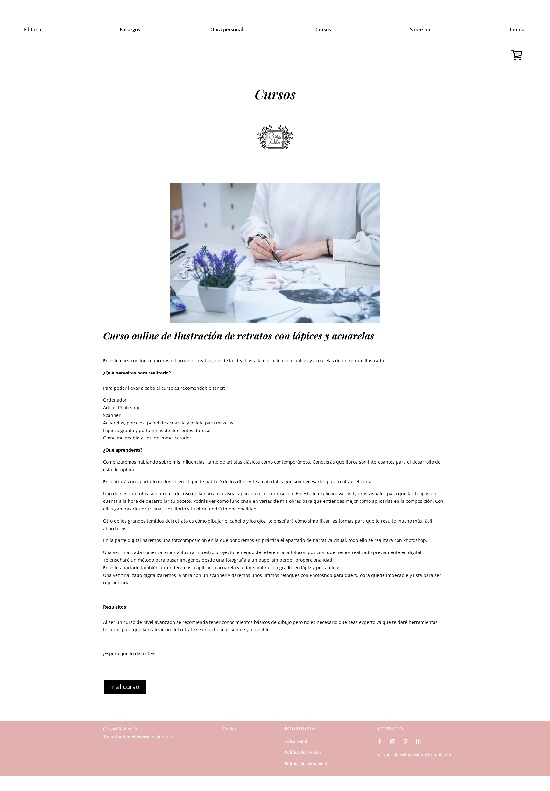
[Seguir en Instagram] (393, 742)
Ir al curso (124, 686)
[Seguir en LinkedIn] (418, 742)
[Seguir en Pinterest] (405, 742)
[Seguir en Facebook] (380, 742)
